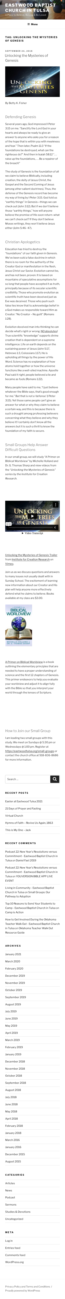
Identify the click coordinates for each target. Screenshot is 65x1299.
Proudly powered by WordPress (22, 1290)
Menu (34, 24)
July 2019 (11, 1011)
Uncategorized (14, 1219)
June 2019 (11, 1018)
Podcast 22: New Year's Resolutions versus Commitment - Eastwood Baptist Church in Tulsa (31, 856)
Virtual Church (14, 815)
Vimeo (9, 563)
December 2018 (15, 1061)
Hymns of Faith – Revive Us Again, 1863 (29, 822)
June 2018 (11, 1104)
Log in (9, 1240)
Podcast (10, 1197)
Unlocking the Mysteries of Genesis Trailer (31, 555)
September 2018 (15, 1082)
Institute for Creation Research (31, 559)
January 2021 (13, 954)
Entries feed (12, 1248)
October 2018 (13, 1075)
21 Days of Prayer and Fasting (23, 808)
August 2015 (13, 1161)
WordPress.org (14, 1262)
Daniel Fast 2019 (26, 860)
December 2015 (15, 1154)
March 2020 (12, 961)
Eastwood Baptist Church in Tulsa (30, 8)
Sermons (10, 1204)
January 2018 (13, 1133)
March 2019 (12, 1040)
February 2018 (14, 1125)
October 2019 (13, 990)
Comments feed (15, 1255)
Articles (10, 1183)
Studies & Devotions (18, 1211)
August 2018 (13, 1090)
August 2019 (13, 1004)
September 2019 (15, 997)
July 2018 (11, 1097)
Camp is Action (14, 912)
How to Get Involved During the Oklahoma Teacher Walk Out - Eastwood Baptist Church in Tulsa (32, 924)
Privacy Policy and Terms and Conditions (27, 1286)
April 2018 (11, 1118)
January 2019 (13, 1054)
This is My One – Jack (18, 830)
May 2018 (11, 1111)
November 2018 (15, 1068)
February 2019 (14, 1047)
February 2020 (14, 968)
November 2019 (15, 983)
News (8, 1190)
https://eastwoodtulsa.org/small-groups (29, 751)
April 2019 (11, 1032)
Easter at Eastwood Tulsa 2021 (23, 801)
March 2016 (12, 1140)
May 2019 (11, 1025)
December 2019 (15, 975)
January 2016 (13, 1147)
